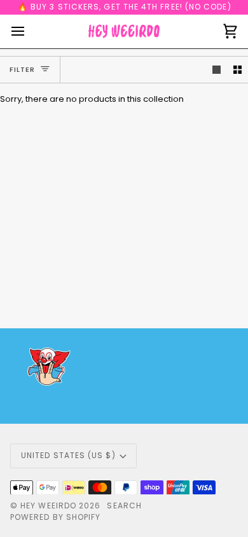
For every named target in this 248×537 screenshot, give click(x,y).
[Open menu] (29, 31)
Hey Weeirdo (48, 505)
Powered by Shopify (55, 517)
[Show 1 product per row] (216, 70)
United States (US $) (68, 455)
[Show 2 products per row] (237, 70)
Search (124, 505)
